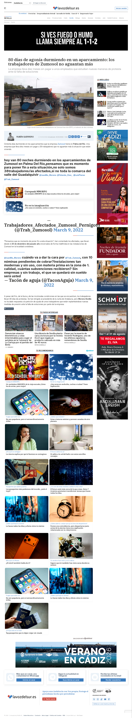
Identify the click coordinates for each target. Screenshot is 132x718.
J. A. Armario (9, 347)
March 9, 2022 (68, 230)
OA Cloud (79, 715)
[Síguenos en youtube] (105, 699)
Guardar (85, 136)
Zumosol (61, 144)
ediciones (6, 22)
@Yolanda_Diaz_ (64, 175)
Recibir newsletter (113, 680)
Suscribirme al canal (71, 680)
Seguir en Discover (40, 3)
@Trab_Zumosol (11, 179)
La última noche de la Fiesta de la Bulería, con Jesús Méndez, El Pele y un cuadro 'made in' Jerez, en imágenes (117, 123)
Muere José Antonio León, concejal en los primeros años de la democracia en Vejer (116, 114)
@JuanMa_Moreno (47, 175)
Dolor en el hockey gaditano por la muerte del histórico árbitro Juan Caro (117, 85)
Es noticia (22, 13)
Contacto (38, 715)
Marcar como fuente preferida (104, 704)
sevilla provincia (112, 18)
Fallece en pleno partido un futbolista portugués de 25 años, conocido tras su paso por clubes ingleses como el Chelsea (117, 95)
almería (121, 18)
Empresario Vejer (86, 13)
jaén (104, 18)
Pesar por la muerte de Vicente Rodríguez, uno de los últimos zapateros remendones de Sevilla (77, 336)
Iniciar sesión (121, 8)
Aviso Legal (45, 715)
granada (90, 18)
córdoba (98, 18)
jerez (48, 18)
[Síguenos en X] (94, 699)
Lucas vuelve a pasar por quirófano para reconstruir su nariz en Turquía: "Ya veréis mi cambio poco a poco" (117, 105)
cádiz (65, 18)
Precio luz (32, 13)
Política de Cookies (55, 715)
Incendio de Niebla (63, 13)
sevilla (71, 18)
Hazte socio (50, 699)
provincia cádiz (57, 18)
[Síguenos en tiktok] (101, 699)
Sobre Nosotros (29, 715)
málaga (77, 18)
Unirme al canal (29, 680)
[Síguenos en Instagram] (97, 699)
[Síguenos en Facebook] (108, 699)
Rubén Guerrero (25, 137)
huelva (84, 18)
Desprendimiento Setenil (46, 13)
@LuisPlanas (79, 175)
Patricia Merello (40, 345)
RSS (64, 715)
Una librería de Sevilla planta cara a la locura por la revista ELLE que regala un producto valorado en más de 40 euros (49, 338)
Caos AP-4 (75, 13)
